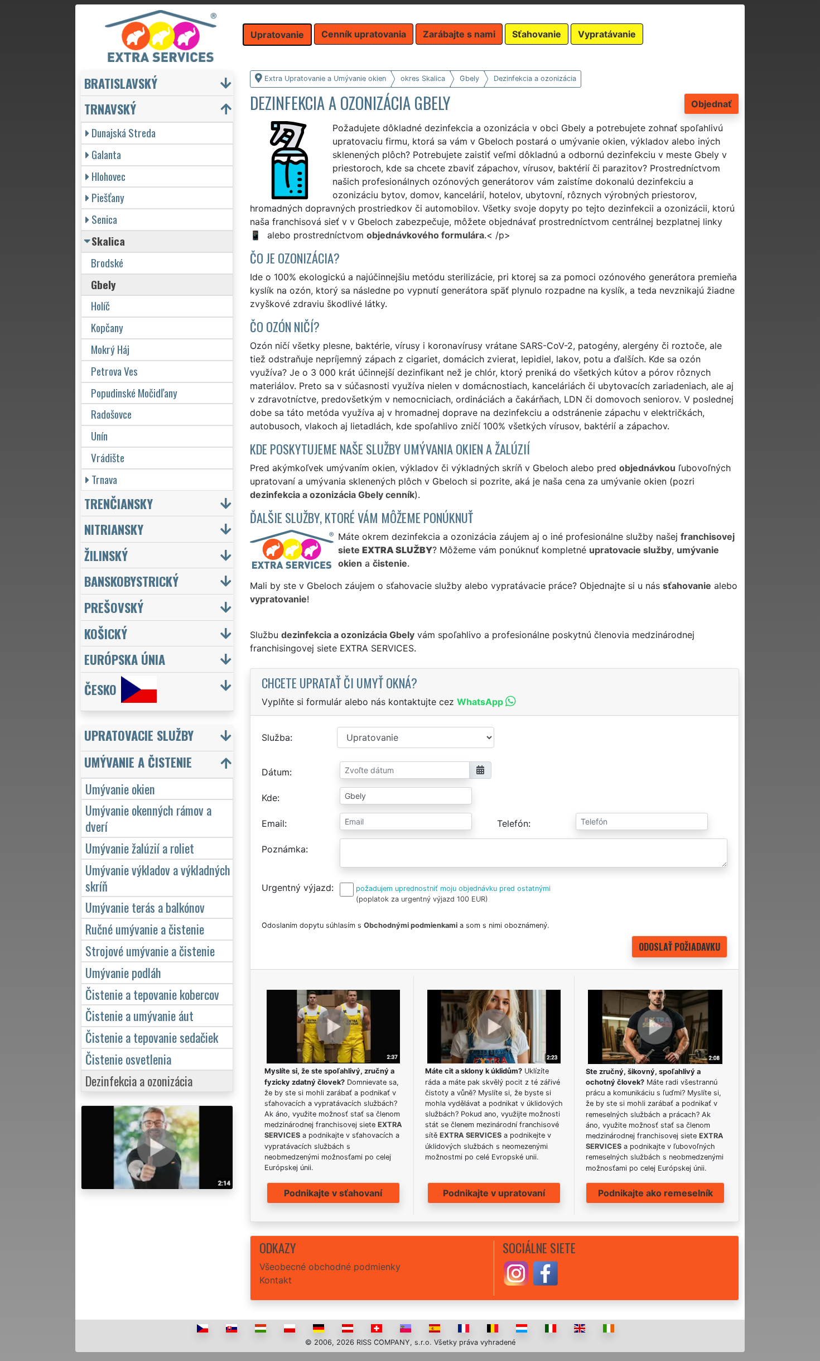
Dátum (276, 772)
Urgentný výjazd (296, 887)
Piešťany (107, 197)
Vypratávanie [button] (607, 34)
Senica (104, 219)
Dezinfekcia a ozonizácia (138, 1080)
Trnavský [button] (110, 108)
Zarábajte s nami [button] (459, 34)
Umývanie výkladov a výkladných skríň (157, 877)
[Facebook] (545, 1272)
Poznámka (284, 849)
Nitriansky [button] (113, 529)
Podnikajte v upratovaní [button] (494, 1193)
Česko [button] (100, 689)
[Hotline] (257, 235)
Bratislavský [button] (120, 83)
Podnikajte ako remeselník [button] (655, 1193)
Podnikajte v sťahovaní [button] (333, 1193)
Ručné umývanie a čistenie (144, 928)
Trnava (104, 479)
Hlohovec (108, 176)
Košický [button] (105, 633)
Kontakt (275, 1280)
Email (273, 823)
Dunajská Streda (123, 132)
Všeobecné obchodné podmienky (330, 1266)
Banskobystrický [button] (131, 581)
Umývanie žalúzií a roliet (139, 847)
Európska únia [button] (124, 659)
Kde (269, 797)
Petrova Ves (114, 371)
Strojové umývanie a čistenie (150, 950)
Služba (276, 737)
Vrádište (107, 457)
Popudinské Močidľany (134, 393)
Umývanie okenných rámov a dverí (148, 818)
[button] (158, 737)
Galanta (106, 154)
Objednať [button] (711, 103)
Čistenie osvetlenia (128, 1058)
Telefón (512, 823)
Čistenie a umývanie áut (139, 1015)
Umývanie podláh (123, 972)
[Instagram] (516, 1272)
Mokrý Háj (110, 349)
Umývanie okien (120, 788)
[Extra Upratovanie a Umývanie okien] (160, 35)
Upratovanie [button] (277, 34)
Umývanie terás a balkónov (145, 907)
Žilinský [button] (106, 555)
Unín (99, 436)
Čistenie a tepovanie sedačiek (151, 1037)
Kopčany (107, 327)
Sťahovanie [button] (536, 34)
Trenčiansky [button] (118, 503)
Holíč (100, 306)
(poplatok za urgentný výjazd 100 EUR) (422, 899)
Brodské (107, 263)
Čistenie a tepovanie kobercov (152, 994)
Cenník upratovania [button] (363, 34)
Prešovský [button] (113, 607)
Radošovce (111, 414)
